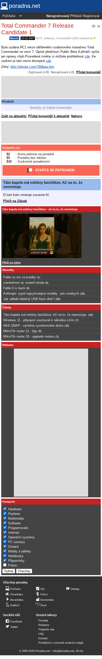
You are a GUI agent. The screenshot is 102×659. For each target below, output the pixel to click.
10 (66, 325)
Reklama (43, 624)
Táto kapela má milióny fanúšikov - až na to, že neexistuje (39, 209)
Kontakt (43, 638)
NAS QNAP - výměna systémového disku (33, 325)
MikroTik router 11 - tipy (20, 331)
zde (87, 56)
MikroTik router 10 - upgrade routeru (28, 336)
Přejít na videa (11, 262)
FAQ (41, 633)
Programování (18, 528)
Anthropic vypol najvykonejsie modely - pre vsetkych (41, 293)
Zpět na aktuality (13, 116)
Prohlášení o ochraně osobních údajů (60, 642)
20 (57, 299)
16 (82, 293)
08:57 (39, 38)
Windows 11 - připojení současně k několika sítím (38, 320)
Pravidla (43, 620)
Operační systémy (21, 537)
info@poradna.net (63, 650)
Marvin (14, 38)
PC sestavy (16, 542)
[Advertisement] (51, 87)
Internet (13, 532)
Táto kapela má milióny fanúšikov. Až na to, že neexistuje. (45, 315)
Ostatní (13, 546)
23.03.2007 (27, 38)
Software (49, 38)
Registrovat (91, 16)
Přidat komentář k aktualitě (48, 116)
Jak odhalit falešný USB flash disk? (28, 299)
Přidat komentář (88, 72)
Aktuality (8, 269)
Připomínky (16, 561)
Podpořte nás (11, 147)
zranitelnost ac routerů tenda (23, 282)
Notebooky (16, 556)
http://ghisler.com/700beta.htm (32, 67)
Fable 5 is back (14, 288)
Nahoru (76, 116)
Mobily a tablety (19, 551)
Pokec (12, 565)
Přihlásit (76, 16)
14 (90, 314)
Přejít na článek (15, 201)
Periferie (14, 514)
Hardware (15, 509)
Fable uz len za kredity (19, 277)
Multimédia (16, 518)
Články (6, 307)
